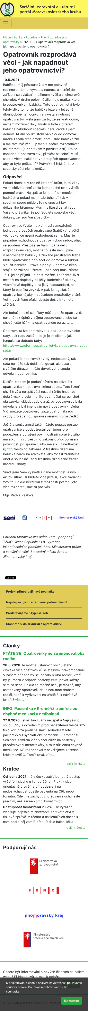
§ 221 (8, 449)
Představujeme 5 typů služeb (27, 613)
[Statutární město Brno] (44, 890)
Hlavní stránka (13, 37)
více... (19, 700)
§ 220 (22, 439)
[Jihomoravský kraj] (44, 915)
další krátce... (76, 827)
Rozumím (71, 1001)
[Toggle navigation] (5, 23)
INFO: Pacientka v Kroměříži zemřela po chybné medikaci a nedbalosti (40, 711)
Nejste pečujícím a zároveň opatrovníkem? (36, 602)
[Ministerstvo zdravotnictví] (44, 866)
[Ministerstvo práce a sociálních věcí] (44, 939)
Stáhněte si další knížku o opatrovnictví (34, 624)
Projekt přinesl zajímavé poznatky (30, 591)
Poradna (31, 37)
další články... (76, 763)
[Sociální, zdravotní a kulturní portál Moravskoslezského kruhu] (44, 8)
